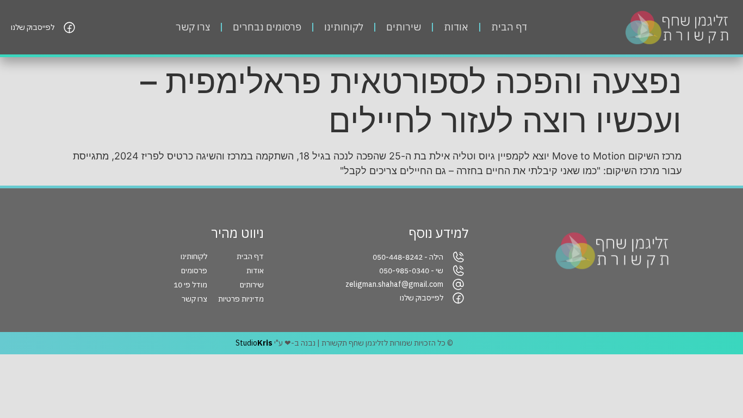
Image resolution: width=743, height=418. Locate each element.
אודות (456, 27)
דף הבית (509, 27)
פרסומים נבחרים (267, 27)
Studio (254, 343)
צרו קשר (193, 27)
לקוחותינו (343, 27)
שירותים (403, 27)
